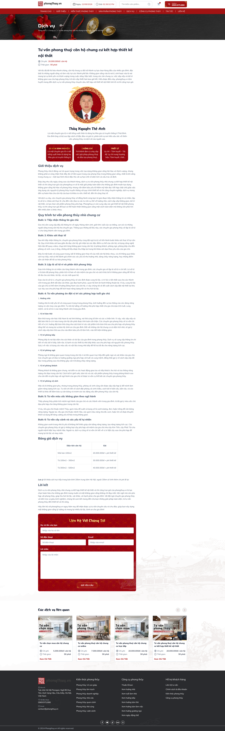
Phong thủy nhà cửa (85, 698)
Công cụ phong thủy (150, 11)
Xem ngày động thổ (130, 715)
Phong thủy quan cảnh (86, 702)
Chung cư (52, 30)
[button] (178, 610)
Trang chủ (45, 11)
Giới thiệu (61, 11)
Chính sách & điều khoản (176, 689)
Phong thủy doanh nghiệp (87, 693)
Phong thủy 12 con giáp (86, 685)
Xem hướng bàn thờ (130, 702)
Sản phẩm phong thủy (110, 11)
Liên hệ (181, 11)
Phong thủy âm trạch (85, 689)
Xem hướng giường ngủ (132, 711)
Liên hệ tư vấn (172, 685)
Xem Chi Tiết (45, 659)
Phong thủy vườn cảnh (86, 711)
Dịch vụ (130, 11)
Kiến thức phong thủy (82, 11)
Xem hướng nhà (128, 689)
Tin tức (169, 11)
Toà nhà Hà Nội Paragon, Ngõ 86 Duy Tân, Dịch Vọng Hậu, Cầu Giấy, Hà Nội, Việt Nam (55, 693)
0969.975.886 (44, 702)
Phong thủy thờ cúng (85, 706)
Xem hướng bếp (128, 698)
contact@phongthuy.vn (48, 709)
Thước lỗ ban (127, 685)
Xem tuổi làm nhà (129, 693)
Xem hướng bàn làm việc (132, 706)
